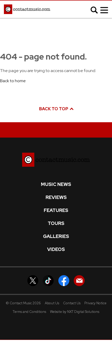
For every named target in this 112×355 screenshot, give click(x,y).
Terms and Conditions (29, 311)
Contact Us (71, 303)
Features (56, 210)
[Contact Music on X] (32, 280)
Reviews (56, 197)
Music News (56, 184)
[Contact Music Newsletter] (79, 280)
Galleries (56, 236)
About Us (52, 303)
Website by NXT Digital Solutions (74, 311)
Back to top (54, 109)
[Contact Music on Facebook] (63, 280)
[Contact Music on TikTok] (48, 280)
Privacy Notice (95, 303)
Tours (56, 223)
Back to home (13, 80)
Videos (56, 249)
